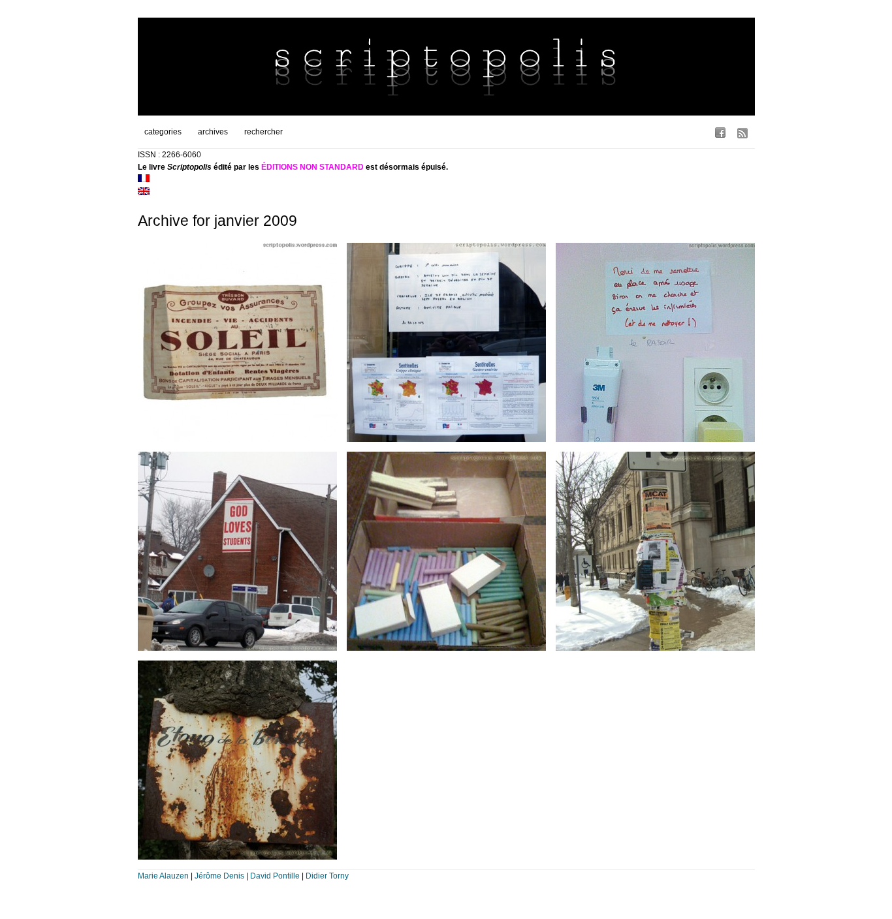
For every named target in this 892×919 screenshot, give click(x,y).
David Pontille (275, 875)
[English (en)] (144, 192)
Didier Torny (327, 875)
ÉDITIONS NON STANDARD (312, 167)
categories (163, 131)
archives (213, 131)
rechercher (263, 131)
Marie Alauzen (163, 875)
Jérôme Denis (219, 875)
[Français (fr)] (144, 179)
